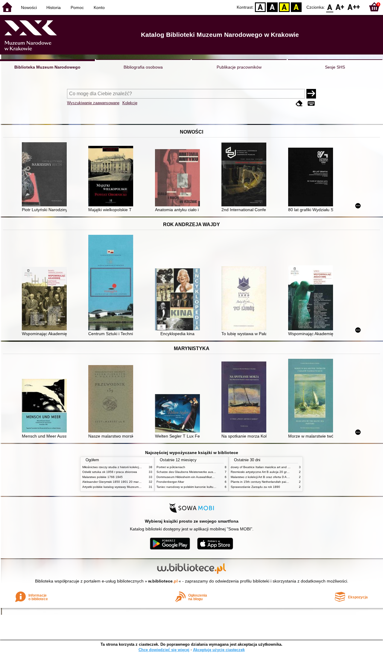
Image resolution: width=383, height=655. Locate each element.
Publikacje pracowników (239, 67)
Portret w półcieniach (170, 467)
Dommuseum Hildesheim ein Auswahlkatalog (187, 477)
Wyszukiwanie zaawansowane (93, 103)
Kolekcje (129, 103)
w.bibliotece (163, 581)
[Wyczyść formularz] (299, 103)
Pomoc (77, 7)
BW (272, 6)
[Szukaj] (311, 94)
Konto (99, 7)
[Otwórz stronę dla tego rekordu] (46, 175)
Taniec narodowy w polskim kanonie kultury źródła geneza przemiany (203, 486)
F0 (330, 6)
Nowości (29, 7)
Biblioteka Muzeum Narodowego (47, 67)
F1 (340, 6)
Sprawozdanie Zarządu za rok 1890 (255, 486)
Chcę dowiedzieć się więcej (164, 650)
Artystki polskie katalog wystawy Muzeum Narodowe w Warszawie (127, 486)
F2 (354, 6)
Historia (53, 7)
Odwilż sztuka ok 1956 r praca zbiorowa (109, 472)
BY (296, 6)
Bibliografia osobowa (143, 67)
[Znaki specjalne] (311, 103)
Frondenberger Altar (170, 481)
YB (284, 6)
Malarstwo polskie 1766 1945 (102, 477)
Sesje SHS (335, 67)
